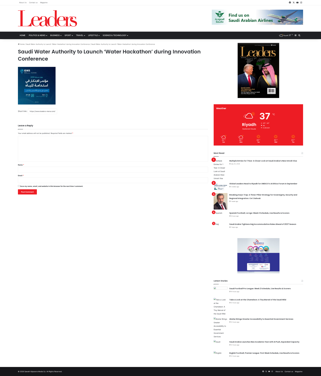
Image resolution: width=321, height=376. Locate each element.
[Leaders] (47, 18)
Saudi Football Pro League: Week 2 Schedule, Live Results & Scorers (260, 288)
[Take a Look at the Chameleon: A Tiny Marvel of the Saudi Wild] (220, 307)
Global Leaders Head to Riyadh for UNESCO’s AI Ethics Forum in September (263, 183)
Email (21, 176)
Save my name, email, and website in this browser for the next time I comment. (51, 186)
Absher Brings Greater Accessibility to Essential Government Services (261, 319)
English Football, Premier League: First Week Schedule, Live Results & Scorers (264, 353)
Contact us (33, 3)
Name (21, 165)
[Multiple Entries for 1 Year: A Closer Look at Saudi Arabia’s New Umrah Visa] (220, 169)
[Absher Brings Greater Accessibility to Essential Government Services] (220, 327)
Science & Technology (114, 35)
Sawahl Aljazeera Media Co (35, 371)
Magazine (44, 3)
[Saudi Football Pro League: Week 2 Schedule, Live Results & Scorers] (220, 291)
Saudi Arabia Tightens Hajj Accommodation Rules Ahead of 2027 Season (262, 224)
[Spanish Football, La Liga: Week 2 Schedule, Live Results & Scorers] (220, 216)
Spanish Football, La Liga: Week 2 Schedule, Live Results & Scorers (259, 213)
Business (55, 35)
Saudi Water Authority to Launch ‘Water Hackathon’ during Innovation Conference (58, 44)
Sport (68, 35)
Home (22, 35)
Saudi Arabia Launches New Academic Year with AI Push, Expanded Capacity (264, 342)
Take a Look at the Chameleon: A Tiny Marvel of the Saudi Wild (257, 299)
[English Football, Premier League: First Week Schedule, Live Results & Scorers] (220, 356)
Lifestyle (93, 35)
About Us (23, 3)
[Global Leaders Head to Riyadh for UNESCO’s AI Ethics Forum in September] (220, 186)
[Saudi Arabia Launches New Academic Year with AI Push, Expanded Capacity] (220, 345)
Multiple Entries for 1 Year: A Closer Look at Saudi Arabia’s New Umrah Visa (263, 161)
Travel (79, 35)
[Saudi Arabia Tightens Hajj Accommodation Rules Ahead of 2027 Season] (220, 227)
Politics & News (37, 35)
